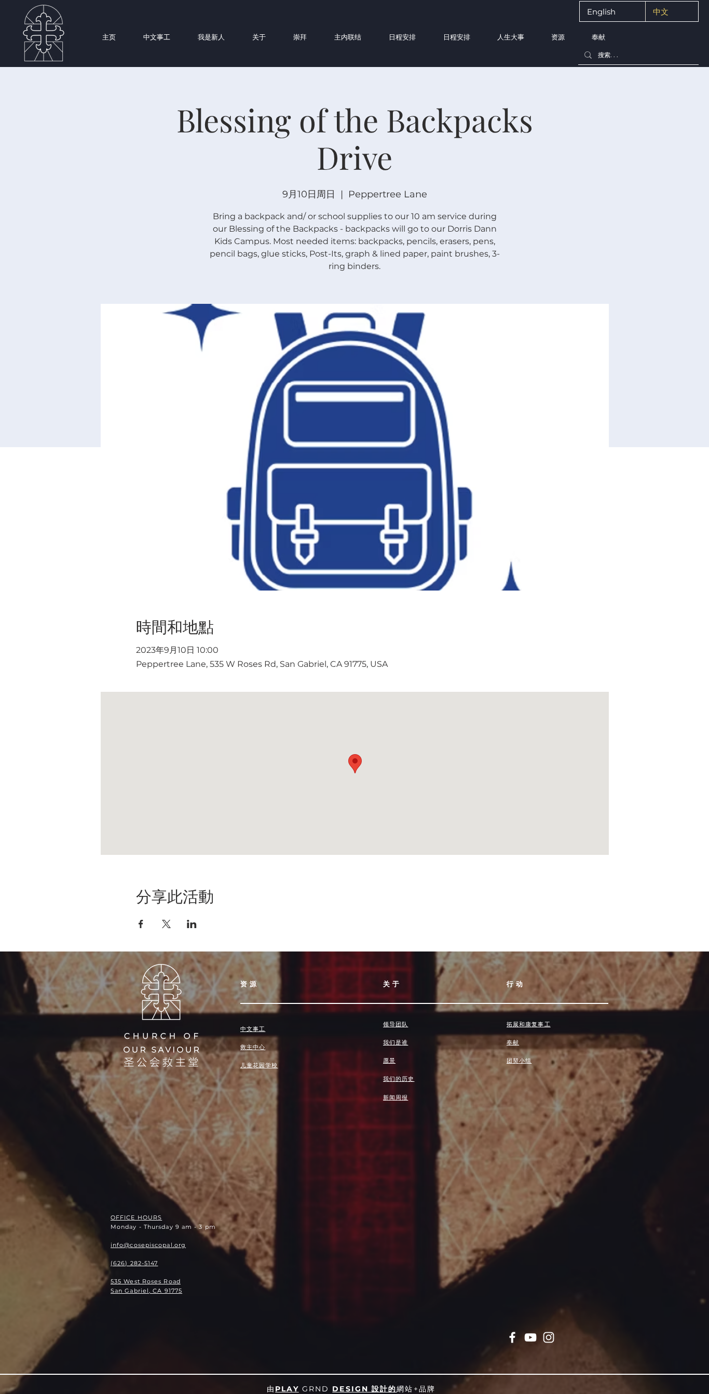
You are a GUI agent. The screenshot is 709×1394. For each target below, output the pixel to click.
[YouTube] (530, 1337)
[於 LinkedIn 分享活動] (192, 924)
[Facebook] (512, 1337)
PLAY (286, 1388)
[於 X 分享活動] (166, 924)
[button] (211, 37)
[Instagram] (548, 1337)
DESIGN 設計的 (364, 1388)
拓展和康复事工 (529, 1024)
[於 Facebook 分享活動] (141, 924)
